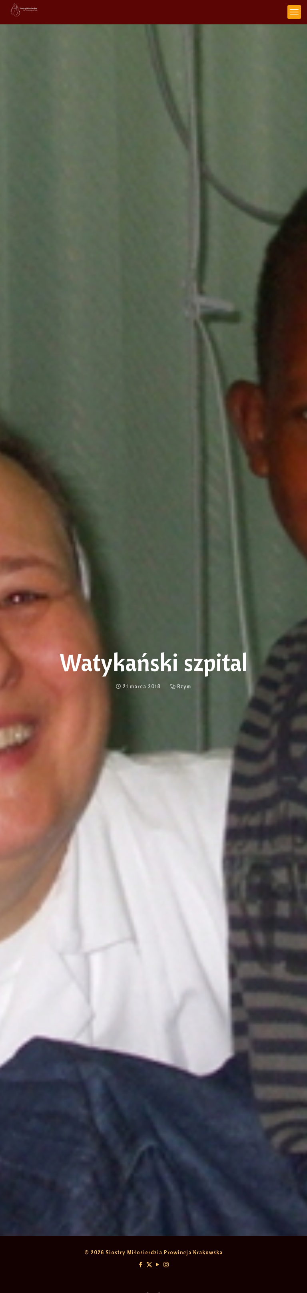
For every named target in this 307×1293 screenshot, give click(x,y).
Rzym (184, 686)
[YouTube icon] (158, 1264)
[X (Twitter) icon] (149, 1264)
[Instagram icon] (166, 1264)
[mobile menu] (294, 12)
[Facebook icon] (141, 1264)
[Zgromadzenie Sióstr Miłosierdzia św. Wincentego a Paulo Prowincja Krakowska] (24, 12)
